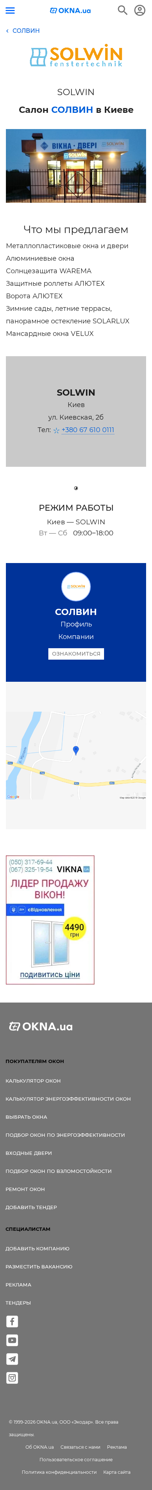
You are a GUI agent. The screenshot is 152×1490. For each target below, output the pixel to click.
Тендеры (18, 1303)
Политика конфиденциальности (59, 1472)
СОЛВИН (72, 109)
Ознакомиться (76, 653)
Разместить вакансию (39, 1267)
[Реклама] (50, 921)
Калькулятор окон (33, 1081)
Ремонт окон (25, 1189)
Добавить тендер (31, 1207)
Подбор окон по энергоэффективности (65, 1135)
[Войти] (139, 10)
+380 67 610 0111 (88, 430)
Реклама (18, 1285)
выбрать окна (26, 1117)
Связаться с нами (80, 1447)
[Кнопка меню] (10, 10)
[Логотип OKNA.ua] (70, 11)
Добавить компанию (37, 1248)
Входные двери (29, 1153)
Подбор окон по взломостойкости (59, 1171)
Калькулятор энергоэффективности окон (68, 1099)
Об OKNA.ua (39, 1447)
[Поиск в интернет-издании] (122, 10)
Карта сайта (117, 1472)
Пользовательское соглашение (76, 1459)
